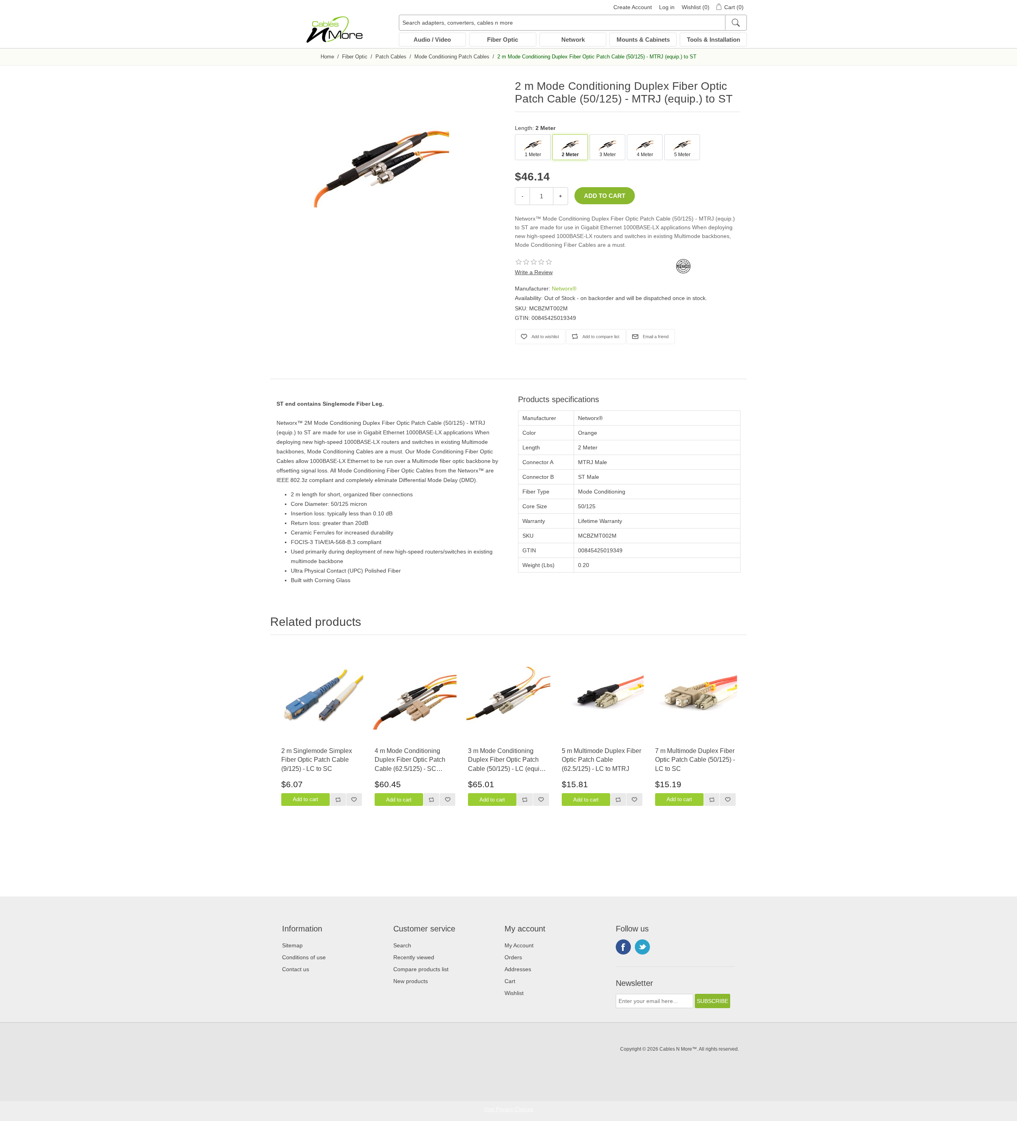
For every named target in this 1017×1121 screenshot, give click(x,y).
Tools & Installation (713, 39)
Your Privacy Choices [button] (509, 1109)
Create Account (632, 7)
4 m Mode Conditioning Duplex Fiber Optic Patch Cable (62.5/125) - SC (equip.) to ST (410, 760)
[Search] (735, 22)
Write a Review (534, 272)
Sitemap (292, 945)
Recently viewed (413, 957)
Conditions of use (304, 957)
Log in (667, 7)
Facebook (623, 946)
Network (573, 39)
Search (402, 945)
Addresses (518, 969)
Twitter (642, 946)
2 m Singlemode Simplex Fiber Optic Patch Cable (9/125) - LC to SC (316, 759)
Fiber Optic (502, 39)
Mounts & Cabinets (643, 39)
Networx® (564, 288)
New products (410, 981)
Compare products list (421, 969)
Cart (510, 981)
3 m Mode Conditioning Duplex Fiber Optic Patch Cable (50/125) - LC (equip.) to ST (507, 760)
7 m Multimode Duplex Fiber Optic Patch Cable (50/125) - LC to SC (695, 759)
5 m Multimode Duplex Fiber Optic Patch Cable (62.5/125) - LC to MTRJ (601, 759)
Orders (513, 957)
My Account (519, 945)
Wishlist (514, 993)
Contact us (295, 969)
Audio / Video (432, 39)
